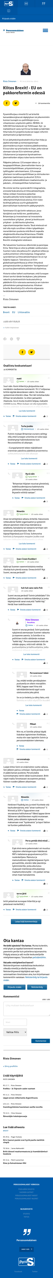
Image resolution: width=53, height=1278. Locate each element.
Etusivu (26, 1214)
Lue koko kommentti (27, 411)
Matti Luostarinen (17, 1160)
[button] (45, 30)
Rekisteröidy (37, 987)
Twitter (35, 1272)
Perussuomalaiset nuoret (26, 1199)
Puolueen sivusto (26, 1189)
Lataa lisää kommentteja (26, 921)
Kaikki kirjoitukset (12, 328)
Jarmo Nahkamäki (17, 1148)
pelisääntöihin (39, 957)
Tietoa (26, 1217)
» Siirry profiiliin (10, 1066)
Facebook (18, 1272)
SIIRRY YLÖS (25, 1249)
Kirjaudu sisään (9, 18)
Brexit (6, 312)
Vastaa (8, 416)
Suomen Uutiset (26, 1192)
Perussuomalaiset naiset (26, 1196)
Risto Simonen (9, 81)
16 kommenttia (44, 103)
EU (13, 312)
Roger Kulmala (16, 1137)
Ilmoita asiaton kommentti (26, 416)
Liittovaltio (24, 312)
